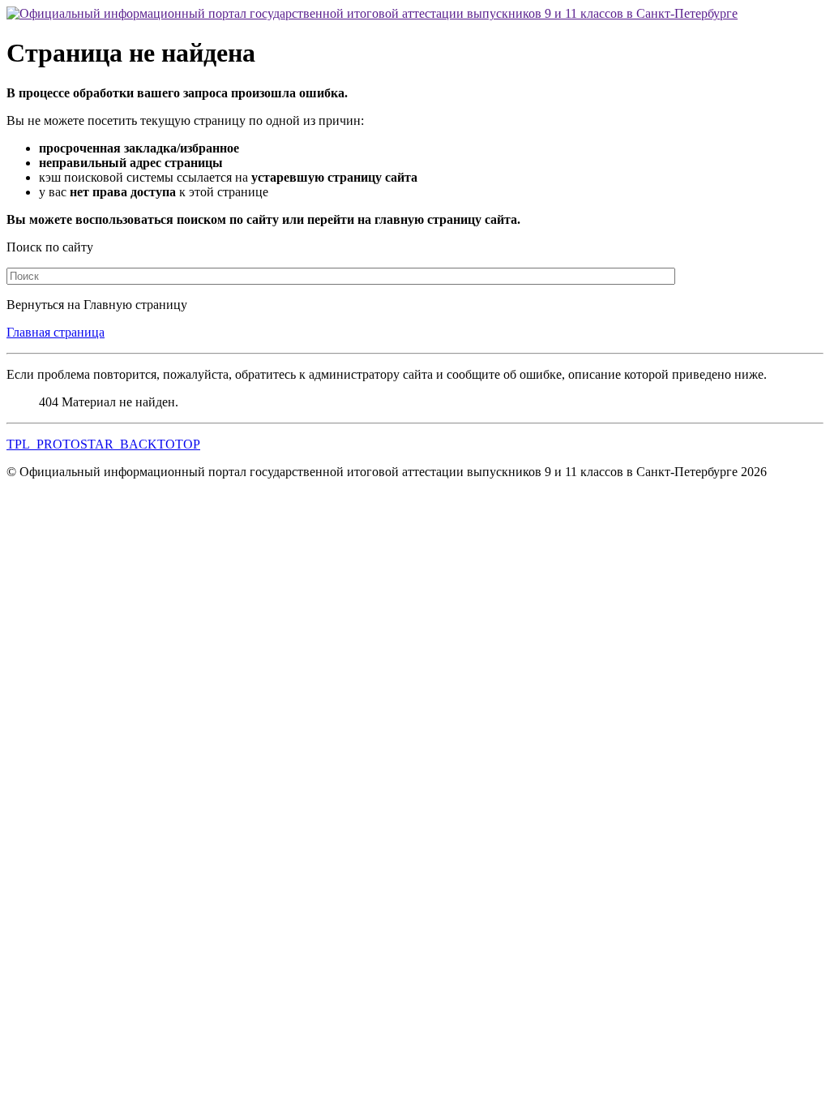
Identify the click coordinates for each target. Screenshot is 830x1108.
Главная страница (55, 332)
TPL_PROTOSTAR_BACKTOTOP (103, 444)
